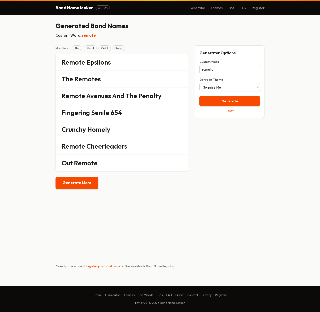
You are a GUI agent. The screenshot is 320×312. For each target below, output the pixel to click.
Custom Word (209, 62)
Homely (98, 129)
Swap (118, 48)
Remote (73, 62)
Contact (192, 295)
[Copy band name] (181, 62)
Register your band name (103, 266)
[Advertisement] (229, 152)
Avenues (98, 96)
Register (258, 8)
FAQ (242, 8)
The (77, 48)
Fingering (76, 112)
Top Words (145, 295)
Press (179, 295)
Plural (90, 48)
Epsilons (98, 62)
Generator (197, 8)
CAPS (104, 48)
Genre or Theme (211, 80)
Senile (100, 112)
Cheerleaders (106, 146)
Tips (231, 8)
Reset (230, 111)
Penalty (150, 96)
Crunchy (74, 129)
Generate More (76, 182)
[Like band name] (172, 62)
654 (116, 112)
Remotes (87, 79)
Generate (229, 101)
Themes (217, 8)
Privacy (207, 295)
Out (67, 163)
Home (98, 295)
